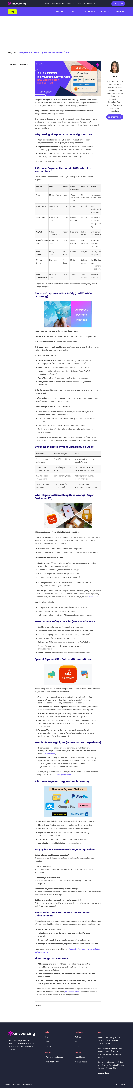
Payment (105, 11)
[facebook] (9, 1055)
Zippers (77, 1046)
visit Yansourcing (72, 992)
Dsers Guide (94, 597)
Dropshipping (79, 1057)
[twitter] (13, 1055)
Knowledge (88, 3)
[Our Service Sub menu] (63, 3)
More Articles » (104, 1073)
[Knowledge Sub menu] (94, 3)
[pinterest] (21, 1055)
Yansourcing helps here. (61, 775)
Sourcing (59, 11)
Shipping (120, 11)
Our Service (56, 3)
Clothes (77, 1037)
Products (70, 3)
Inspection (89, 11)
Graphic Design (80, 1062)
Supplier (74, 11)
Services (48, 1046)
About (78, 3)
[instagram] (17, 1055)
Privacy (124, 1084)
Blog (12, 11)
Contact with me (115, 117)
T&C (116, 1084)
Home (47, 3)
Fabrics (77, 1042)
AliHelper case (49, 754)
